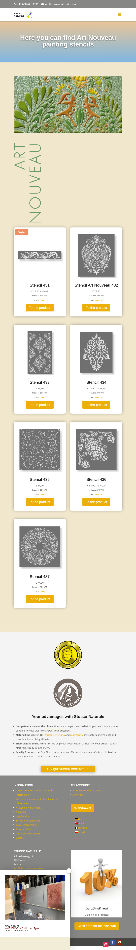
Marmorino (76, 734)
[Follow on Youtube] (119, 942)
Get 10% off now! (97, 908)
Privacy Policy (23, 829)
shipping (41, 300)
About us (21, 812)
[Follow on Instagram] (105, 944)
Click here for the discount (97, 926)
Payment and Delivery (28, 833)
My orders (79, 794)
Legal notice (22, 816)
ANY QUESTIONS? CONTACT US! (68, 769)
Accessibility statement (28, 807)
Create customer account (87, 790)
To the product (39, 307)
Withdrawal (82, 808)
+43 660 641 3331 (27, 4)
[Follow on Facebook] (112, 942)
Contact (20, 837)
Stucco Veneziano (55, 734)
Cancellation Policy (26, 824)
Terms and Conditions (28, 820)
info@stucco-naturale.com (28, 868)
